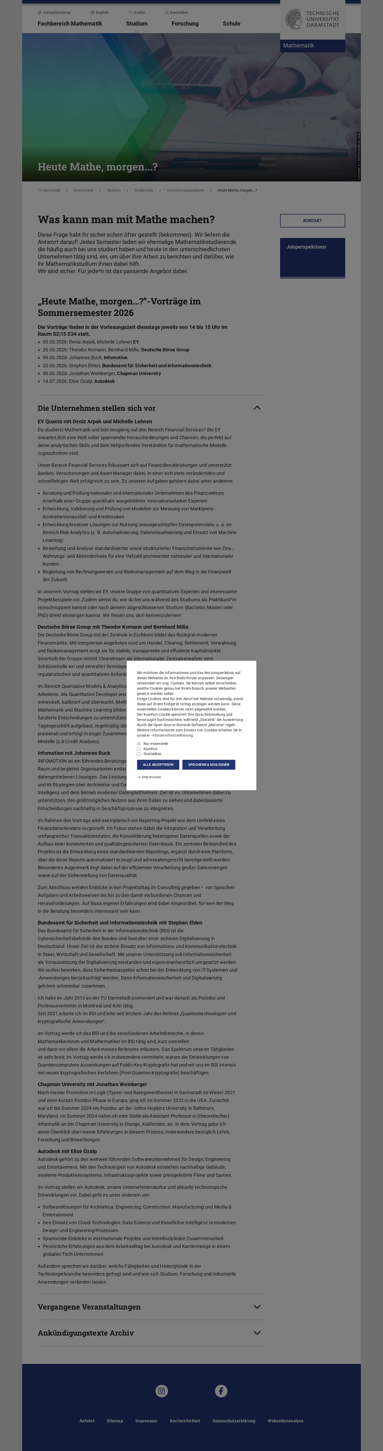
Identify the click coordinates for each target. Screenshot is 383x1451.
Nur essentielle (156, 744)
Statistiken (153, 754)
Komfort (151, 749)
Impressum (151, 777)
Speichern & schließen (208, 765)
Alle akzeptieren (158, 765)
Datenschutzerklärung (174, 735)
